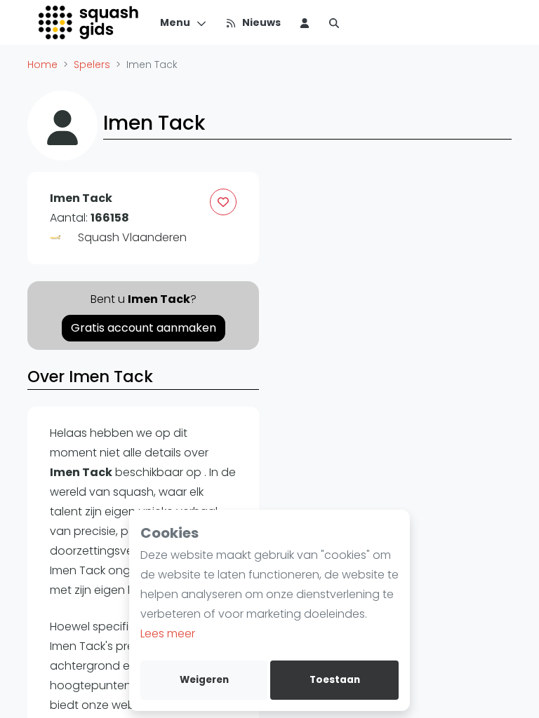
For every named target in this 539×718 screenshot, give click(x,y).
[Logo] (89, 22)
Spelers (92, 64)
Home (42, 64)
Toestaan (335, 679)
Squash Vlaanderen (132, 237)
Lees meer (167, 633)
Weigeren (204, 679)
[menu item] (305, 22)
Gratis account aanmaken (143, 328)
